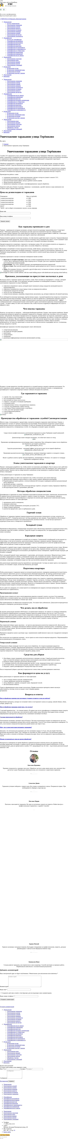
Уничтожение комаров (10, 1089)
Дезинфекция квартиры (11, 1103)
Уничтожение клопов (10, 1087)
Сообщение (3, 1078)
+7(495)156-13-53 (5, 19)
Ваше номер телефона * (7, 996)
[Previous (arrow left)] (0, 1138)
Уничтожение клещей (10, 1086)
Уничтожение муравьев (11, 1092)
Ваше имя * (3, 989)
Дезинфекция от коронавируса (13, 1105)
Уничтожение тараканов (11, 1094)
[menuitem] (7, 22)
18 (14, 1130)
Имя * (2, 1069)
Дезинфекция (8, 1097)
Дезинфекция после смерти (12, 1108)
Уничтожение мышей (10, 1116)
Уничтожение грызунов (11, 1113)
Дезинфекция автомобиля (11, 1098)
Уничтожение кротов (10, 1117)
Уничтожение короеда (10, 1091)
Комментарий (4, 986)
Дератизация (7, 1111)
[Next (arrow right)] (2, 1138)
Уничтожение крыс (9, 1114)
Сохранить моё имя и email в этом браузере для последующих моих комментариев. (27, 993)
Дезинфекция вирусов (10, 1102)
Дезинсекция (7, 1084)
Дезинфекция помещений (11, 1106)
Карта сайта (7, 1132)
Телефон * (23, 1069)
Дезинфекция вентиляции (11, 1100)
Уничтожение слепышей (11, 1119)
